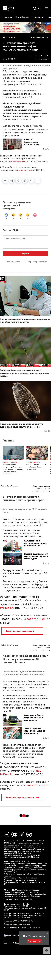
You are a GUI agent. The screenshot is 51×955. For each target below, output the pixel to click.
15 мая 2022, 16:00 (43, 647)
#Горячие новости (39, 37)
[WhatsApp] (24, 180)
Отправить (25, 254)
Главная (7, 16)
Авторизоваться (13, 262)
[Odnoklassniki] (21, 834)
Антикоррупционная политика (17, 924)
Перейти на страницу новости (19, 631)
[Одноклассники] (18, 180)
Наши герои (22, 16)
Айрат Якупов (9, 37)
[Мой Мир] (31, 180)
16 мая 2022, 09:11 (10, 59)
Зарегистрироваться (37, 261)
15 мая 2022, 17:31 (43, 488)
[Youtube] (14, 834)
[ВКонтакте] (5, 180)
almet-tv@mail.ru (17, 161)
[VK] (6, 834)
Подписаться (34, 941)
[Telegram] (11, 180)
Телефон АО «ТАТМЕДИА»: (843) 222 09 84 (22, 927)
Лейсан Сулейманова (9, 486)
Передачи (38, 16)
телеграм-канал (26, 170)
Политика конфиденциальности (18, 899)
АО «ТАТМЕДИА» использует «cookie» (20, 890)
